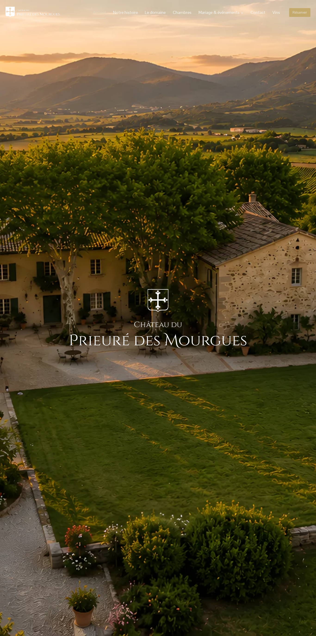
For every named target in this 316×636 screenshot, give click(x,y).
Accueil (99, 12)
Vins (276, 12)
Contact (258, 12)
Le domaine (155, 12)
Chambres (182, 12)
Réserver (300, 12)
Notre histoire (125, 12)
